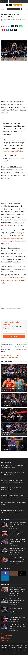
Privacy (4, 637)
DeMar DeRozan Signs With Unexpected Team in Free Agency (13, 372)
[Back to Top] (14, 653)
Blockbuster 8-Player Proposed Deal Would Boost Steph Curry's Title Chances (17, 610)
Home (2, 9)
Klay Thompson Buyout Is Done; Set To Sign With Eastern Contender (17, 550)
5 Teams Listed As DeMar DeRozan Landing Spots (13, 402)
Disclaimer (5, 639)
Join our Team (6, 635)
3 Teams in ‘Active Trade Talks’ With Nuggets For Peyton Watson (11, 431)
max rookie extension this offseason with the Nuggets (12, 238)
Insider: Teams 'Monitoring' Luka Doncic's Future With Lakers (17, 524)
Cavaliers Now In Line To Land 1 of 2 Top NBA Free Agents (13, 446)
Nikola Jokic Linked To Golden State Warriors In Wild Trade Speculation (11, 387)
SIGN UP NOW (14, 336)
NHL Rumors (13, 357)
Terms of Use (6, 640)
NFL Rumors (11, 356)
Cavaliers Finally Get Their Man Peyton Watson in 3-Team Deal (12, 416)
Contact (4, 634)
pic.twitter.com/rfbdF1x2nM (13, 151)
